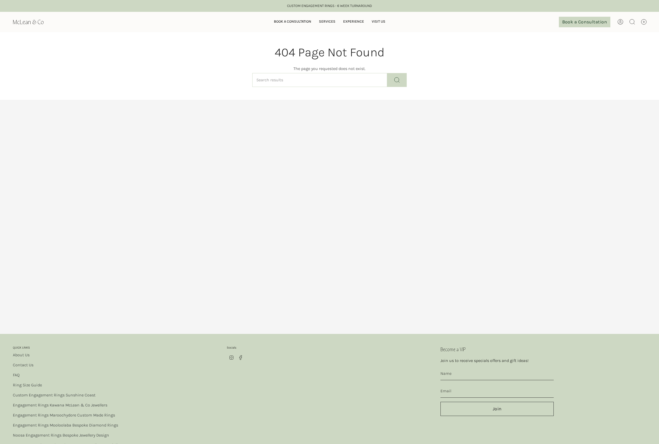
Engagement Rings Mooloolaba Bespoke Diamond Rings (65, 425)
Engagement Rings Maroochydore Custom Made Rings (64, 415)
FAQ (16, 374)
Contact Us (23, 364)
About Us (21, 354)
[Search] (397, 80)
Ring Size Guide (27, 385)
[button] (292, 22)
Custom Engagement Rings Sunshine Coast (54, 395)
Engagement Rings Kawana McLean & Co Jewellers (60, 405)
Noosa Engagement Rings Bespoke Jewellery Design (61, 435)
